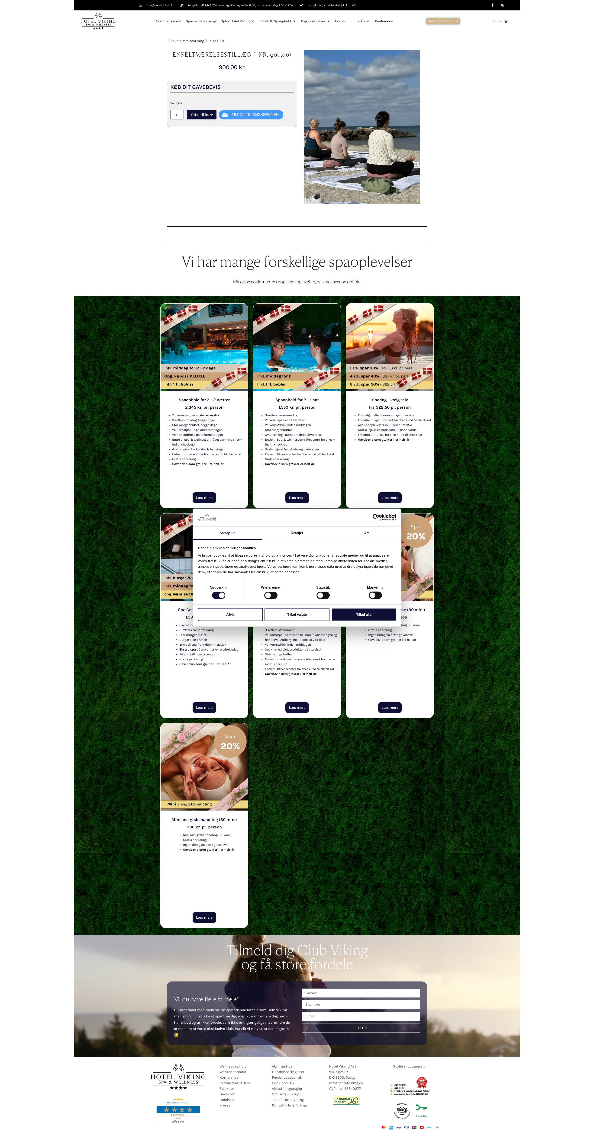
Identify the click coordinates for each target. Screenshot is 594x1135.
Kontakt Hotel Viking (289, 1105)
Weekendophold (233, 1072)
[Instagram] (503, 5)
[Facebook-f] (492, 5)
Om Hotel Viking (285, 1094)
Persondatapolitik (287, 1077)
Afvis (230, 614)
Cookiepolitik (283, 1083)
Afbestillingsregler (287, 1088)
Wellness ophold (233, 1066)
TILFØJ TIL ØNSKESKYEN (255, 114)
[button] (237, 21)
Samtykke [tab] (228, 533)
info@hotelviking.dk (346, 1083)
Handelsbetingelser (288, 1072)
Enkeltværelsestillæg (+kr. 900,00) (197, 41)
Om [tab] (366, 533)
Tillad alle (363, 614)
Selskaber (228, 1088)
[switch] (271, 595)
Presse (225, 1105)
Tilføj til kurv (202, 114)
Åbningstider (283, 1066)
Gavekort (227, 1094)
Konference (229, 1077)
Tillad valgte (297, 614)
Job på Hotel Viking (288, 1099)
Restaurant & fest (235, 1083)
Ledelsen (227, 1099)
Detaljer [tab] (297, 533)
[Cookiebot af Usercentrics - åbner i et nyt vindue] (376, 517)
